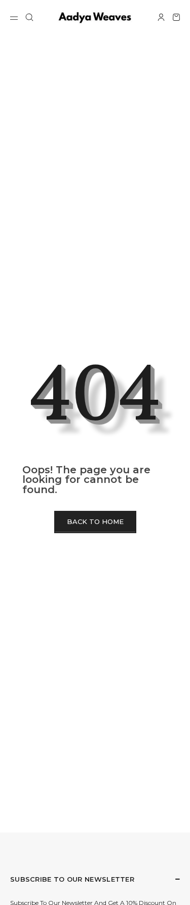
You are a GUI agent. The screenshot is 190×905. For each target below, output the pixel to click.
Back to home (95, 521)
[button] (29, 17)
